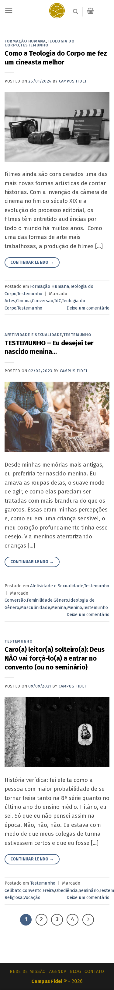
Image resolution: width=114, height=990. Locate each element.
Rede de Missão (28, 971)
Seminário (89, 890)
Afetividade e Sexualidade (33, 334)
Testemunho (34, 45)
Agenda (57, 971)
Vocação (31, 897)
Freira (48, 890)
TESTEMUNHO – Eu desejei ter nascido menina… (49, 347)
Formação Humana (25, 41)
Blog (75, 971)
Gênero (61, 600)
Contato (94, 971)
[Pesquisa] (75, 11)
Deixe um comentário (88, 308)
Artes (10, 300)
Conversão (42, 300)
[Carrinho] (90, 10)
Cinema (23, 300)
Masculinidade (35, 607)
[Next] (88, 920)
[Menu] (9, 10)
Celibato (13, 890)
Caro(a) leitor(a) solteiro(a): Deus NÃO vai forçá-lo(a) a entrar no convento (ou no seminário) (55, 658)
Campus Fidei (72, 81)
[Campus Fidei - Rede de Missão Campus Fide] (57, 10)
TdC (57, 300)
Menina (58, 607)
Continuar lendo (32, 262)
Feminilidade (40, 600)
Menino (74, 607)
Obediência (66, 890)
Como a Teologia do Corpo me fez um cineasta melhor (56, 57)
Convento (32, 890)
